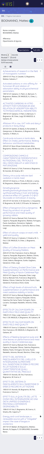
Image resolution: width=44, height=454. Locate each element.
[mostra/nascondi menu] (42, 4)
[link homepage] (7, 3)
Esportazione (24, 50)
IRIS (2, 16)
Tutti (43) (36, 50)
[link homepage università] (27, 3)
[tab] (5, 67)
